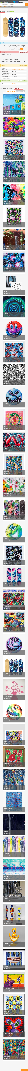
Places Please (7, 606)
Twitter (14, 2)
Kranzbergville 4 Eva (8, 111)
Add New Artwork (23, 52)
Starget (6, 313)
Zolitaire (6, 831)
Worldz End (6, 381)
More (21, 49)
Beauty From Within (8, 1033)
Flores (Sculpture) (8, 696)
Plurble (5, 336)
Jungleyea (6, 471)
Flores (5, 786)
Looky (5, 651)
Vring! (5, 426)
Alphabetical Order (20, 91)
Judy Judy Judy (7, 201)
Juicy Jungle (7, 1056)
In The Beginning (8, 808)
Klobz (5, 561)
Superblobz (6, 133)
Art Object (6, 921)
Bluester (6, 403)
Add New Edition (23, 65)
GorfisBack (14, 83)
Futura (5, 495)
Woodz (5, 178)
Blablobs (6, 673)
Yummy (5, 628)
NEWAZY (6, 448)
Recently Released (11, 91)
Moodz (5, 291)
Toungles (6, 268)
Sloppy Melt (6, 853)
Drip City (6, 516)
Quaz (5, 358)
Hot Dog (6, 966)
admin (12, 11)
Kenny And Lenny (8, 493)
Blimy (5, 538)
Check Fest (6, 1011)
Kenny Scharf (7, 113)
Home (1, 6)
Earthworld (6, 246)
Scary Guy (6, 898)
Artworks (5, 6)
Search (26, 4)
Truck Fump (6, 763)
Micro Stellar (7, 583)
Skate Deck (15, 78)
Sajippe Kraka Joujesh (9, 988)
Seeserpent (6, 876)
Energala (6, 156)
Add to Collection (23, 80)
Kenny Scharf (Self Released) (18, 69)
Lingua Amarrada (7, 741)
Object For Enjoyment (9, 943)
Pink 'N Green (7, 223)
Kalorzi (5, 718)
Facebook (17, 2)
